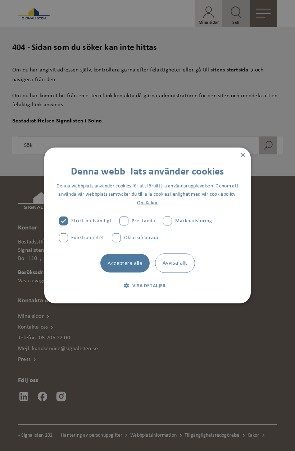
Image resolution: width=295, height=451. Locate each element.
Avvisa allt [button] (175, 262)
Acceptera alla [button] (125, 262)
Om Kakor (147, 202)
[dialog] (147, 225)
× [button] (242, 155)
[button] (147, 285)
